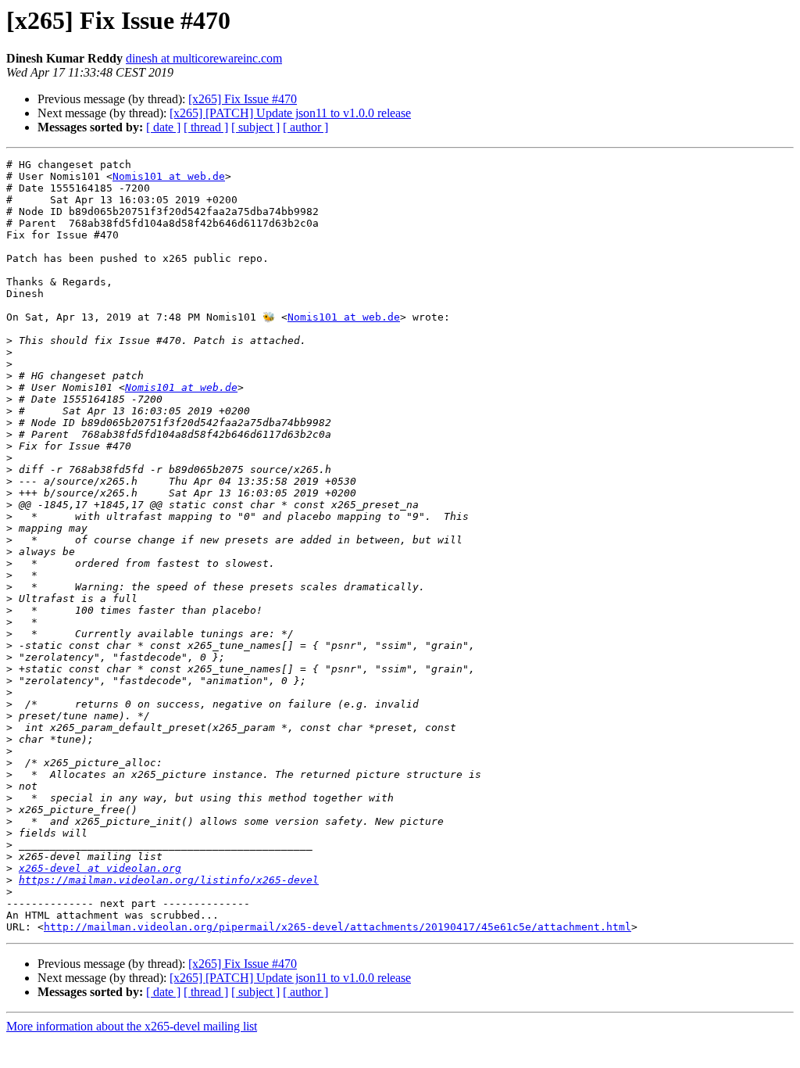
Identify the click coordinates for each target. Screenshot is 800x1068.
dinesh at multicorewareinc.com (204, 58)
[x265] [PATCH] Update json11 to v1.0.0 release (290, 113)
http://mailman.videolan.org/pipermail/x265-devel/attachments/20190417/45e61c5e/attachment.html (337, 927)
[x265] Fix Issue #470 (242, 99)
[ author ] (305, 127)
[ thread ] (206, 127)
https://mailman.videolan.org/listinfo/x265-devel (169, 880)
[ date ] (163, 127)
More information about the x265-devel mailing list (131, 1026)
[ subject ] (255, 127)
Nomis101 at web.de (168, 176)
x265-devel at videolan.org (100, 868)
